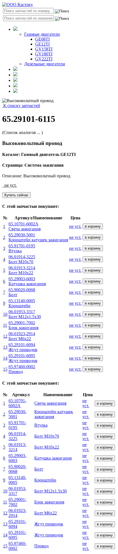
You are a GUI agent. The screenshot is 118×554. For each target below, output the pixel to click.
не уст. (75, 226)
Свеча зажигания (50, 403)
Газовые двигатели (42, 34)
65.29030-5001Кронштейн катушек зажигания (38, 237)
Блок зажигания (49, 502)
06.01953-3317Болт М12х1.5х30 (25, 314)
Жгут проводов (48, 524)
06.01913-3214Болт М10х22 (22, 270)
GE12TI (42, 44)
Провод (41, 546)
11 (5, 325)
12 (5, 336)
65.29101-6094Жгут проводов (23, 347)
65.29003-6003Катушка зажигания (27, 281)
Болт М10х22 (46, 447)
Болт (38, 469)
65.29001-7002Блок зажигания (23, 325)
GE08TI (42, 39)
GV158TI (43, 49)
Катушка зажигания (53, 458)
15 (5, 369)
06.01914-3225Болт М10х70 (22, 259)
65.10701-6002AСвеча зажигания (25, 226)
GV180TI (43, 54)
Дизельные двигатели (44, 63)
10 (5, 314)
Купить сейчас (16, 195)
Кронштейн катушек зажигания (53, 414)
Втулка (40, 425)
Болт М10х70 (46, 436)
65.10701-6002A (17, 403)
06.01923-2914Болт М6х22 (22, 336)
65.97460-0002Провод (22, 369)
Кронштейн (45, 480)
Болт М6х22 (45, 513)
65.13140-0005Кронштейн (22, 303)
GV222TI (43, 59)
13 (5, 347)
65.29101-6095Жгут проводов (23, 358)
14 (5, 358)
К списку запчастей (21, 105)
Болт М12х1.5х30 (50, 491)
